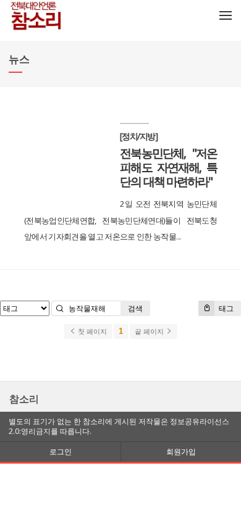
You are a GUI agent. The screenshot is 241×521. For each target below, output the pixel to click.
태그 (225, 308)
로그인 (60, 451)
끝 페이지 (150, 331)
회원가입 (181, 451)
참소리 (24, 399)
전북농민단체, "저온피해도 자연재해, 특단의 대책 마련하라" (168, 167)
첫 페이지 (91, 331)
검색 (135, 308)
